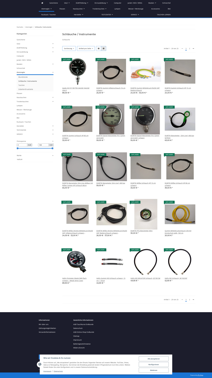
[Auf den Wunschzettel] (89, 60)
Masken (19, 64)
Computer (20, 56)
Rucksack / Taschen (24, 122)
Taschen (21, 85)
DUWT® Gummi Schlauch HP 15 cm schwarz (178, 89)
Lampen (20, 106)
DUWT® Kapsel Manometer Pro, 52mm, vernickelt (110, 137)
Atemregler (21, 72)
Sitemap (76, 336)
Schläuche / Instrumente (27, 81)
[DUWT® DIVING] (42, 3)
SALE (18, 44)
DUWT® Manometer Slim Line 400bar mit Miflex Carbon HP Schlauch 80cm (77, 184)
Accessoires (21, 114)
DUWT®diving (22, 48)
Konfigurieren (154, 364)
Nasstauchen (21, 97)
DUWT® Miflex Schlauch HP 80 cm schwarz (177, 184)
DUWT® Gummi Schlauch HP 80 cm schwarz (75, 137)
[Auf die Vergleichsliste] (83, 60)
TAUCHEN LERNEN (164, 15)
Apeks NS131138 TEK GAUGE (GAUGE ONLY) (75, 89)
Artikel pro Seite (85, 48)
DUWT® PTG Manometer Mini (141, 231)
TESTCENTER (21, 130)
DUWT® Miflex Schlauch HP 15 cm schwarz (143, 184)
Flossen (19, 93)
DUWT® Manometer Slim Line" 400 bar (110, 183)
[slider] (17, 148)
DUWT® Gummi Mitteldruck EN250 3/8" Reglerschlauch (145, 89)
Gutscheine (21, 40)
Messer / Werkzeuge (24, 110)
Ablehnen (153, 370)
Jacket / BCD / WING (24, 60)
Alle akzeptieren (154, 359)
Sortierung (68, 48)
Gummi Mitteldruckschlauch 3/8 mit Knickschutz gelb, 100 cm (178, 232)
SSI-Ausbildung (22, 52)
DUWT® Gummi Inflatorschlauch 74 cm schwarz (110, 89)
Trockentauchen (23, 101)
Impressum (47, 371)
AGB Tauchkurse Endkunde (83, 324)
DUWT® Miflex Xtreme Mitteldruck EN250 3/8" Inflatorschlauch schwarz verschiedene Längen (77, 232)
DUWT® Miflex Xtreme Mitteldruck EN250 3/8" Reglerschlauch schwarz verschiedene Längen (111, 232)
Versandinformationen (47, 332)
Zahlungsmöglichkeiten (47, 328)
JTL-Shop (200, 375)
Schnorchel (21, 68)
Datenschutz (58, 371)
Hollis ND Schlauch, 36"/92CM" (176, 278)
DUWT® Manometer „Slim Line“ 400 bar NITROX (179, 137)
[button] (98, 48)
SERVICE (20, 134)
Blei (18, 118)
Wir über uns (43, 324)
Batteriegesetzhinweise (82, 344)
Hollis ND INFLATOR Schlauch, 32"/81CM (145, 278)
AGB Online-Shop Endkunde (83, 332)
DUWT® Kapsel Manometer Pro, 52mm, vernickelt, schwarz (145, 137)
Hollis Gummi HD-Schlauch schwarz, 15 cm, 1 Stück (110, 279)
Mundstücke (23, 77)
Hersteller (20, 126)
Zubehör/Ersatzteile (25, 89)
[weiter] (193, 48)
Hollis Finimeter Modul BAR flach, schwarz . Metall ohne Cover (74, 279)
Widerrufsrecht (79, 348)
